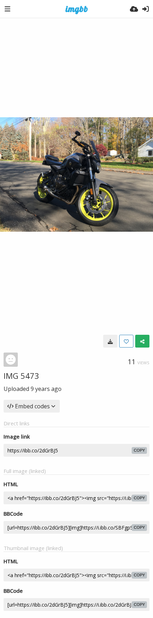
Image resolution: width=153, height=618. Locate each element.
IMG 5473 (21, 375)
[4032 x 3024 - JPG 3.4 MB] (110, 341)
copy (139, 450)
